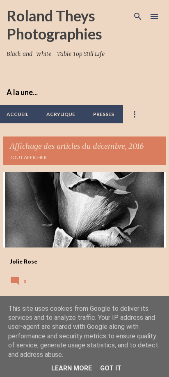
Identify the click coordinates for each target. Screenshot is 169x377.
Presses (103, 114)
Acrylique (60, 114)
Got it (110, 368)
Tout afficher (28, 157)
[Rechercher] (138, 16)
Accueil (17, 114)
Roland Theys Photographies (54, 25)
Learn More (71, 368)
